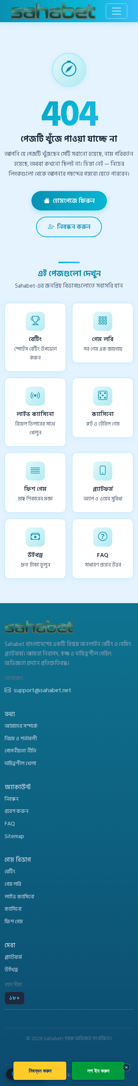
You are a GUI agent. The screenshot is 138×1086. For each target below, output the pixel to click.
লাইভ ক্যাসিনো (19, 896)
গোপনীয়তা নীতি (20, 750)
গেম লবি (13, 884)
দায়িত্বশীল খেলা (20, 763)
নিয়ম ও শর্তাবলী (21, 738)
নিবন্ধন (11, 799)
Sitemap (14, 836)
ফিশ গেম (14, 921)
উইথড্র (11, 969)
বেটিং (10, 871)
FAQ (10, 823)
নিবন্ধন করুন (73, 227)
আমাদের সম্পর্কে (21, 726)
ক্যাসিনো (13, 909)
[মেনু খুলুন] (116, 11)
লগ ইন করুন (98, 1070)
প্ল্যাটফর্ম (13, 957)
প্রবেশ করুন (16, 811)
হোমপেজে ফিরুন (74, 201)
